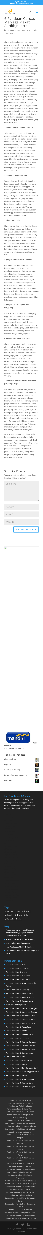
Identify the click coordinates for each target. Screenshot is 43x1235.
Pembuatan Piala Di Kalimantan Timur (20, 1019)
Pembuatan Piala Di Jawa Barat (18, 975)
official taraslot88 (11, 883)
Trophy (18, 919)
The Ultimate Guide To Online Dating (20, 939)
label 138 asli (9, 817)
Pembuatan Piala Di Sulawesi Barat (19, 1034)
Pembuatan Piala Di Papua (16, 1030)
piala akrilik (9, 915)
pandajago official (11, 886)
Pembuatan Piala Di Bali (15, 1057)
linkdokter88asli (10, 832)
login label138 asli (11, 854)
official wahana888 (11, 880)
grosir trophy (9, 911)
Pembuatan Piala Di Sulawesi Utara (19, 1053)
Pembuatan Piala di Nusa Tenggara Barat (22, 1068)
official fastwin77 (10, 843)
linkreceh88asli (10, 826)
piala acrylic (26, 911)
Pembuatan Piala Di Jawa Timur (18, 979)
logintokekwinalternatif (13, 857)
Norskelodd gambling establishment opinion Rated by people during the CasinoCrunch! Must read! (20, 933)
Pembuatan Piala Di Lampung (17, 990)
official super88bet (11, 875)
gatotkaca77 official (12, 895)
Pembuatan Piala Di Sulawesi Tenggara (21, 1042)
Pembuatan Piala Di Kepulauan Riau (20, 1079)
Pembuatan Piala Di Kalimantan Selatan (21, 1012)
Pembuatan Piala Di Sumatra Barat (19, 993)
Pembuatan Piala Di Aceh (16, 964)
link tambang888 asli (12, 823)
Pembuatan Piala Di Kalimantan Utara (20, 1016)
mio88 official (9, 840)
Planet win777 (9, 814)
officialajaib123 (10, 878)
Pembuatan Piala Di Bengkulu (17, 968)
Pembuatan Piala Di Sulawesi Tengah (20, 1049)
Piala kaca (18, 915)
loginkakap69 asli (10, 846)
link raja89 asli (9, 829)
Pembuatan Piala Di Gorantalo (18, 1038)
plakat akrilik (9, 919)
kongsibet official (10, 860)
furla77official (9, 901)
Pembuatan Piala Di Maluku (16, 1064)
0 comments (11, 33)
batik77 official (10, 866)
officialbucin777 (10, 820)
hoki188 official (10, 892)
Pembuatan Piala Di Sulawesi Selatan (20, 1045)
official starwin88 (10, 849)
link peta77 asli (10, 834)
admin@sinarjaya (13, 30)
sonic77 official (10, 863)
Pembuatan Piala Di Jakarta (16, 972)
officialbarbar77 (10, 872)
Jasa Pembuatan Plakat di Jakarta (19, 943)
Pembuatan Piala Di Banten (16, 1075)
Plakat (35, 30)
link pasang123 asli (11, 837)
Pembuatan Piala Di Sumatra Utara (19, 1001)
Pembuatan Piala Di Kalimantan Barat (20, 1023)
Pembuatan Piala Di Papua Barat (18, 1027)
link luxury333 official (12, 889)
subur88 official (10, 869)
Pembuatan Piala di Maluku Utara (19, 1060)
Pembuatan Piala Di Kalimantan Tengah (21, 1008)
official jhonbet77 (11, 852)
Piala (18, 911)
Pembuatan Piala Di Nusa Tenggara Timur (22, 1071)
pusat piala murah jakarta (16, 1004)
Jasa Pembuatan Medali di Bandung (19, 947)
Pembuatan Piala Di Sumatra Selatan (20, 997)
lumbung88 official (11, 898)
